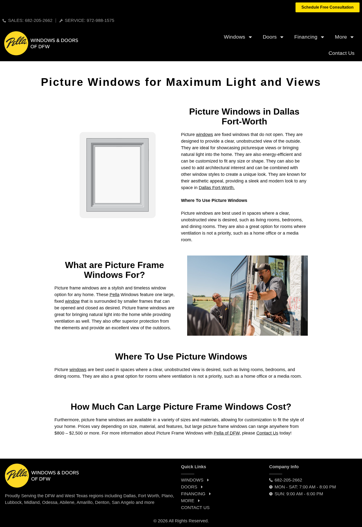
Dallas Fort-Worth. (217, 187)
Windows (234, 37)
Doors (270, 37)
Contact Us (342, 53)
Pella (114, 294)
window (72, 301)
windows (204, 134)
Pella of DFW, (227, 433)
